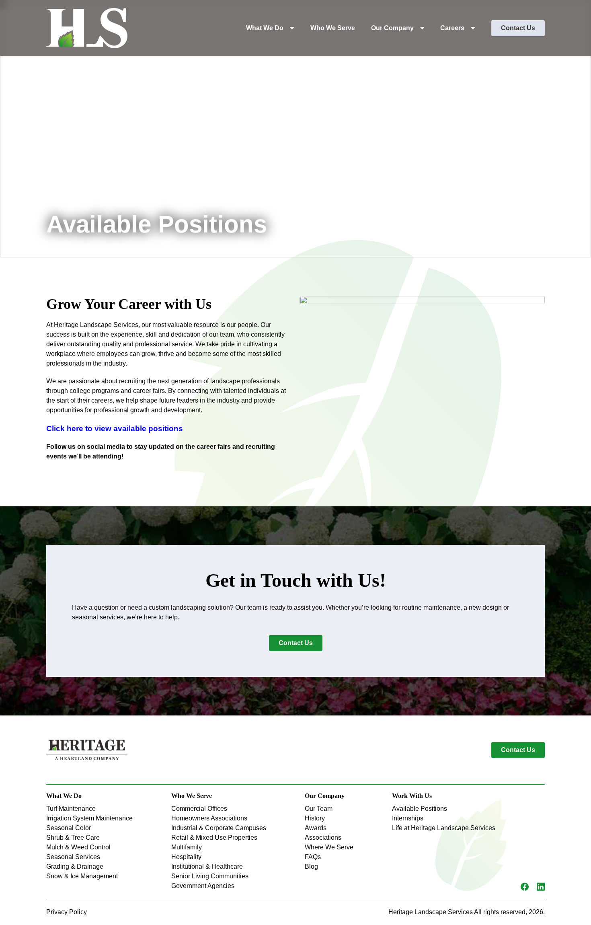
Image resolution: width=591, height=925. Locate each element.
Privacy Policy (66, 912)
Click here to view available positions (114, 428)
